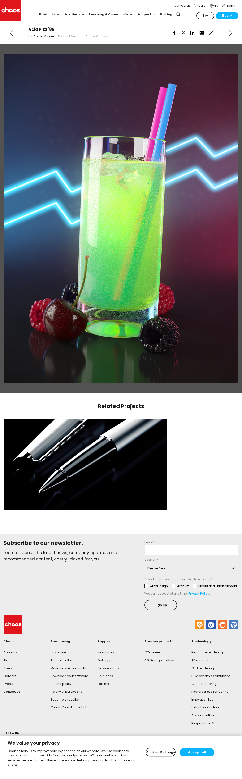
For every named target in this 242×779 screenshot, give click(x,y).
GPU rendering (202, 668)
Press (8, 668)
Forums (103, 684)
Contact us (12, 691)
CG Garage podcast (160, 660)
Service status (108, 668)
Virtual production (205, 707)
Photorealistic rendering (210, 691)
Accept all (197, 752)
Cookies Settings (160, 752)
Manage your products (68, 668)
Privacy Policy (198, 593)
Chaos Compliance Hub (69, 707)
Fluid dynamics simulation (211, 676)
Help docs (105, 676)
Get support (107, 660)
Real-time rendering (207, 652)
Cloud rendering (204, 684)
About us (10, 652)
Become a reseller (65, 699)
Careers (10, 676)
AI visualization (202, 715)
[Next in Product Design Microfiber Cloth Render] (230, 32)
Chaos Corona (96, 36)
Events (8, 684)
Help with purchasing (67, 691)
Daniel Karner (44, 36)
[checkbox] (190, 586)
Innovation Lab (202, 699)
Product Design (70, 36)
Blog (7, 660)
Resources (106, 652)
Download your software (69, 676)
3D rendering (201, 660)
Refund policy (61, 684)
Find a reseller (61, 660)
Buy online (58, 652)
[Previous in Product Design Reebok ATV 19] (11, 32)
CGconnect (153, 652)
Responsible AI (202, 723)
